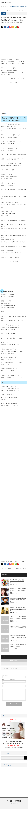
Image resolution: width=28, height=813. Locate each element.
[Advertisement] (14, 43)
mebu (20, 22)
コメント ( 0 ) (14, 663)
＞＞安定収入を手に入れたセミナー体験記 (14, 747)
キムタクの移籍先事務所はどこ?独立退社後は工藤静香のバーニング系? (9, 568)
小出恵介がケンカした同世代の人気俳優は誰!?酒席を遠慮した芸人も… (18, 599)
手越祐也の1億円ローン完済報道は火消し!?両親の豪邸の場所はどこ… (18, 627)
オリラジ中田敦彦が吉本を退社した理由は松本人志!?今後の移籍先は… (18, 637)
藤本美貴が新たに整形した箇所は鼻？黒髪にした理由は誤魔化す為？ (18, 590)
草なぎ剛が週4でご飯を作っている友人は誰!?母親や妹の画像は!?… (18, 581)
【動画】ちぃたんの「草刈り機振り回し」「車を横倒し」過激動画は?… (18, 618)
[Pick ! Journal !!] (6, 2)
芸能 (8, 22)
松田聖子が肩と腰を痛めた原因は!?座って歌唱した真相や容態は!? (21, 568)
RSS (14, 806)
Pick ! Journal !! (14, 801)
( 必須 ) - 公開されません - (9, 679)
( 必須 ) (5, 675)
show (6, 113)
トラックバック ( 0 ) (14, 660)
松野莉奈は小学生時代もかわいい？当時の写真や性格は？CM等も (18, 609)
